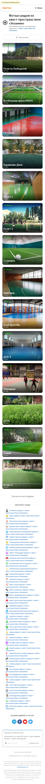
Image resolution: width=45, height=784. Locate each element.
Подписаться (34, 743)
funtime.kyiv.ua (15, 756)
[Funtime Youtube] (25, 721)
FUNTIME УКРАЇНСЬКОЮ (11, 2)
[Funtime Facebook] (20, 721)
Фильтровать (23, 37)
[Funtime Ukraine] (7, 8)
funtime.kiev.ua (22, 767)
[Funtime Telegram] (14, 721)
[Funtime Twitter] (30, 721)
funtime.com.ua (29, 756)
